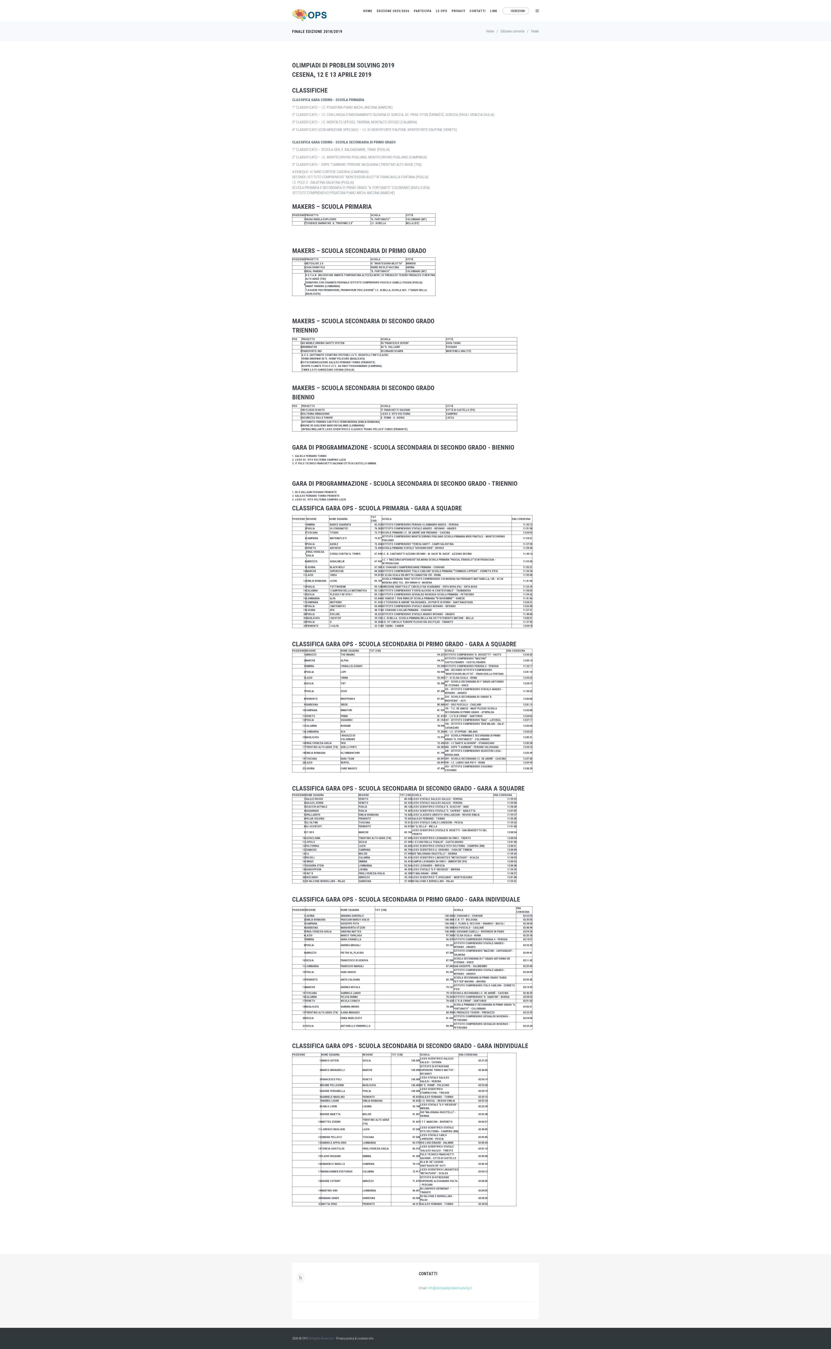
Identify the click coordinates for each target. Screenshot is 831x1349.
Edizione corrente (513, 31)
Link (493, 11)
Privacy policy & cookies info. (355, 1338)
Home (367, 11)
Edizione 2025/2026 (393, 11)
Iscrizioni (517, 11)
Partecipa (423, 11)
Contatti (478, 11)
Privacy (458, 11)
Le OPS (441, 11)
